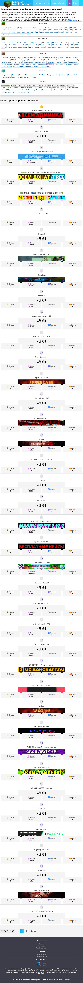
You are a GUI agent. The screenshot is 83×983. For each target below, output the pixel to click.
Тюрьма (30, 60)
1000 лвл (23, 57)
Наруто (20, 62)
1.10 (57, 27)
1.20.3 (13, 34)
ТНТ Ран (27, 75)
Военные (16, 66)
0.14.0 (3, 42)
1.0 (28, 42)
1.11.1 (75, 27)
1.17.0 (60, 45)
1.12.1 (12, 30)
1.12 (8, 30)
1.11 (71, 27)
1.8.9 (41, 27)
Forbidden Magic (6, 92)
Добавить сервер (42, 3)
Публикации (41, 946)
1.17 (28, 32)
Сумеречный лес (6, 87)
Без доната (68, 57)
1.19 (51, 32)
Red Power (48, 85)
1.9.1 (48, 27)
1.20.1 (3, 34)
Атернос (57, 64)
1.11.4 (43, 42)
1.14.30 (60, 42)
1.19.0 (20, 47)
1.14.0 (49, 42)
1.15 (60, 30)
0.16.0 (24, 42)
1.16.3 (13, 32)
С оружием (36, 66)
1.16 (80, 30)
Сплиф (70, 75)
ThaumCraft (47, 87)
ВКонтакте (42, 963)
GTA (58, 87)
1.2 (35, 42)
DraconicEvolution (16, 90)
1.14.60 (66, 42)
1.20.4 (18, 34)
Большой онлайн (28, 62)
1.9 (45, 27)
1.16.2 (8, 32)
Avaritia (69, 87)
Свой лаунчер (73, 62)
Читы (14, 62)
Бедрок (76, 64)
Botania (38, 90)
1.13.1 (26, 30)
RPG (12, 60)
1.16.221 (54, 45)
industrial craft (71, 20)
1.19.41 (60, 47)
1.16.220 (48, 45)
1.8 (33, 27)
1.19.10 (25, 47)
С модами (31, 162)
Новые (33, 64)
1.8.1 (36, 27)
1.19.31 (48, 47)
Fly (35, 60)
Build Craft (14, 85)
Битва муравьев (6, 77)
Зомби (35, 77)
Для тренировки (45, 66)
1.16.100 (15, 45)
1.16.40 (9, 45)
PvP (50, 57)
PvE (45, 60)
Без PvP (55, 57)
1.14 (36, 30)
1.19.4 (71, 32)
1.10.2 (67, 27)
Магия (28, 64)
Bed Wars (15, 75)
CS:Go (75, 75)
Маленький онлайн (40, 62)
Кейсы (63, 87)
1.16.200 (28, 45)
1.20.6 (28, 34)
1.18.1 (42, 32)
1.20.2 (8, 34)
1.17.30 (71, 45)
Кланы (17, 60)
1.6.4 (19, 27)
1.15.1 (65, 30)
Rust (28, 92)
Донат (61, 57)
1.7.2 (23, 27)
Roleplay (78, 60)
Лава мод (75, 87)
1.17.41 (9, 47)
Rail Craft (40, 85)
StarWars (29, 87)
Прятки (21, 75)
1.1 (32, 42)
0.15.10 (19, 42)
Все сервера (41, 954)
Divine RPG (22, 85)
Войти (75, 3)
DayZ (35, 87)
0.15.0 (13, 42)
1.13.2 (31, 30)
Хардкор (65, 62)
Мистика (9, 66)
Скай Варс (34, 75)
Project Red (55, 85)
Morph (54, 87)
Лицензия (37, 57)
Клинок (15, 92)
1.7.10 (28, 27)
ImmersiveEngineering (28, 90)
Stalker (40, 87)
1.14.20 (54, 42)
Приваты (75, 57)
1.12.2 (17, 30)
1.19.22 (37, 47)
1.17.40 (4, 47)
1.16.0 (71, 42)
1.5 (7, 27)
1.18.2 (47, 32)
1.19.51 (72, 47)
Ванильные (49, 64)
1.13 (22, 30)
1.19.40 (54, 47)
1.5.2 (15, 27)
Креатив (12, 57)
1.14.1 (41, 30)
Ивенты (72, 60)
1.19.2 (61, 32)
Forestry (29, 85)
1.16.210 (41, 45)
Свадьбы (40, 60)
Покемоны (16, 87)
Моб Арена (63, 75)
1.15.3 (75, 30)
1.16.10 (76, 42)
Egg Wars (23, 77)
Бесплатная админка (62, 60)
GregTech (63, 85)
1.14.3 (51, 30)
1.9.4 (53, 27)
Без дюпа (30, 57)
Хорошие (28, 66)
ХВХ (62, 64)
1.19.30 (43, 47)
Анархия (8, 62)
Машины (23, 87)
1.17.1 (33, 32)
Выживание (5, 57)
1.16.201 (35, 45)
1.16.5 (23, 32)
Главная (41, 944)
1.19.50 (66, 47)
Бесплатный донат (7, 64)
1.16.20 (4, 45)
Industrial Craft (6, 85)
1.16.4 (18, 32)
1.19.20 (31, 47)
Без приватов (6, 60)
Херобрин (24, 60)
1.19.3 (66, 32)
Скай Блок (56, 75)
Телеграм (42, 965)
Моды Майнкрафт (58, 3)
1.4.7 (3, 27)
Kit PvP (29, 77)
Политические (41, 64)
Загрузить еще (7, 931)
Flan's (34, 85)
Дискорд (16, 64)
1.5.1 (10, 27)
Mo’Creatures (56, 90)
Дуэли (3, 66)
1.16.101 (22, 45)
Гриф (3, 62)
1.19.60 (77, 47)
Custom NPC (5, 90)
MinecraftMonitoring (21, 3)
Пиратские (45, 57)
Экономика (51, 60)
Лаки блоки (15, 77)
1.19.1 (56, 32)
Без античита (51, 62)
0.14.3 (8, 42)
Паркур (49, 75)
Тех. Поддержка (41, 948)
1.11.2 (3, 30)
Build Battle (42, 75)
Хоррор (22, 66)
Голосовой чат (46, 90)
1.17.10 (66, 45)
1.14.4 (56, 30)
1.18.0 (15, 47)
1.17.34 (77, 45)
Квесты (59, 62)
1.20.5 (23, 34)
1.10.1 (61, 27)
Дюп (17, 57)
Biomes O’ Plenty (66, 90)
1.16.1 (3, 32)
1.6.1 (39, 42)
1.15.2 (70, 30)
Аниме (22, 64)
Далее (33, 931)
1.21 (3, 49)
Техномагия (21, 92)
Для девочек (68, 64)
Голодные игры (6, 75)
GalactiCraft (70, 85)
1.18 (37, 32)
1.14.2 (46, 30)
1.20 (76, 32)
